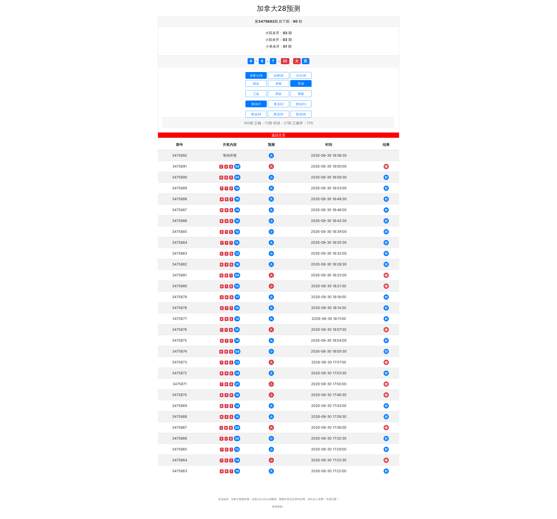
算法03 (301, 104)
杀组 (278, 83)
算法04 (256, 114)
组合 (256, 83)
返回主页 (278, 135)
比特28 (279, 75)
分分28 (301, 75)
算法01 (256, 104)
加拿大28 (256, 75)
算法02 (279, 104)
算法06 (301, 114)
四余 (278, 94)
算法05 (278, 114)
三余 (256, 94)
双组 (301, 94)
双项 (301, 83)
